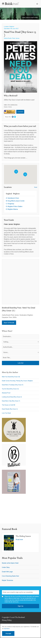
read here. (7, 628)
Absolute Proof (6, 393)
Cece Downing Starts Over (10, 576)
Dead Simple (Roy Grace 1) (10, 409)
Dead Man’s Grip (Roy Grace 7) (11, 401)
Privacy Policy (7, 620)
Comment (20, 111)
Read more (19, 539)
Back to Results (9, 322)
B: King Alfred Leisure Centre (15, 201)
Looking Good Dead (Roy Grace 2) (12, 397)
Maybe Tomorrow (7, 580)
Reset (35, 187)
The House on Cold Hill (8, 405)
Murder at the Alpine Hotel (10, 563)
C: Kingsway (10, 203)
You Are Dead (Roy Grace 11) (10, 389)
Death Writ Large (7, 572)
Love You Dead (6, 413)
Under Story (6, 567)
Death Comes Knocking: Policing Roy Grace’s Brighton (17, 380)
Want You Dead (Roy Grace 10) (11, 376)
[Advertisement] (20, 281)
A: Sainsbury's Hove (12, 198)
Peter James (15, 38)
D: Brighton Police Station (14, 206)
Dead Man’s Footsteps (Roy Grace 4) (12, 385)
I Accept (8, 633)
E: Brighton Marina (12, 209)
